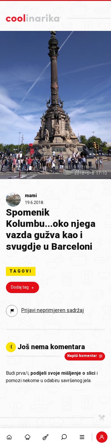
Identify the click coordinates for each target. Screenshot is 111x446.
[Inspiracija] (27, 437)
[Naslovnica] (9, 437)
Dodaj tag (20, 287)
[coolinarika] (33, 16)
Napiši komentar (82, 356)
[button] (64, 437)
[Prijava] (102, 437)
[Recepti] (45, 437)
